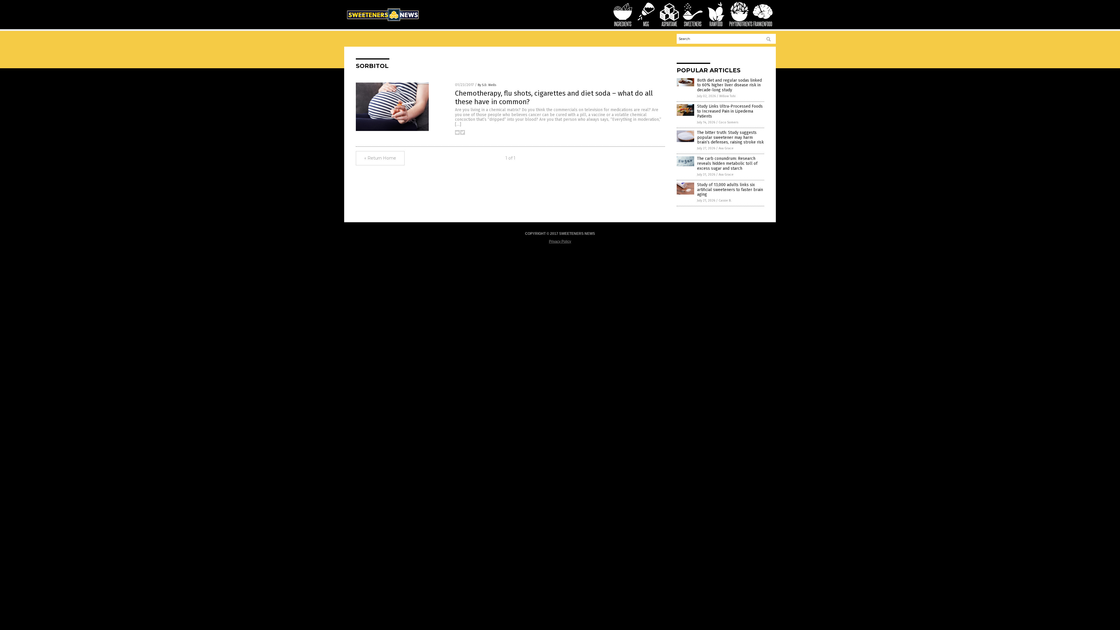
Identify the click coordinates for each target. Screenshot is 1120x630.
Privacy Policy (560, 241)
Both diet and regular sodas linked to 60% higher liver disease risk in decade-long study (729, 85)
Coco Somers (728, 122)
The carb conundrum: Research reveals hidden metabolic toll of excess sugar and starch (727, 163)
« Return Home (380, 158)
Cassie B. (725, 200)
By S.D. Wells (487, 85)
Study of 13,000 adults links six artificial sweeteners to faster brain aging (730, 189)
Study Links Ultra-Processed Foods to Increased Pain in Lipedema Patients (730, 111)
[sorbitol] (382, 22)
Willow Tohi (727, 96)
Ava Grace (726, 148)
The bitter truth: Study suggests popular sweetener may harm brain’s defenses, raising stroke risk (730, 137)
